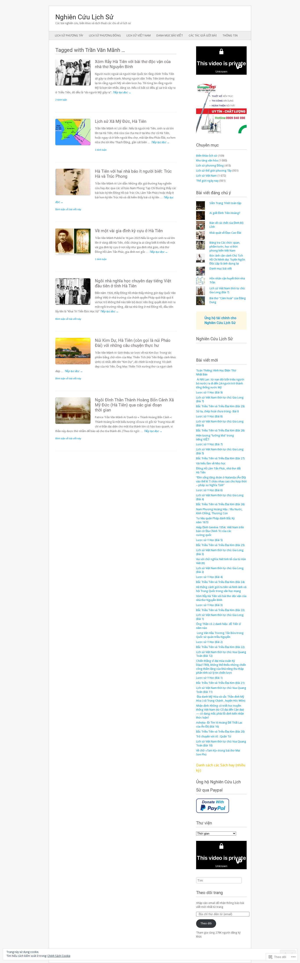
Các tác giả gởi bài (203, 35)
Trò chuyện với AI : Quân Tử (213, 736)
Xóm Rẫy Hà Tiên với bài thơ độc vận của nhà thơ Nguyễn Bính (133, 64)
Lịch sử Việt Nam (139, 35)
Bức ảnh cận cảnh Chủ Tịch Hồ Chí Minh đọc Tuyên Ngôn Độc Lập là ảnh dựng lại (227, 259)
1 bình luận (101, 149)
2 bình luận (61, 99)
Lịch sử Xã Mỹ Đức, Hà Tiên (120, 121)
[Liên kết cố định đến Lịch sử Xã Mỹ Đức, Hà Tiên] (75, 146)
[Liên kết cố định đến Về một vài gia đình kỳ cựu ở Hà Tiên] (75, 255)
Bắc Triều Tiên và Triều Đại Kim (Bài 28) (220, 430)
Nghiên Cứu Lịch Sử (84, 17)
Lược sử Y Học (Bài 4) (209, 577)
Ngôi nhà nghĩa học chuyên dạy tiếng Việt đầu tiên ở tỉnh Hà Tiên (133, 283)
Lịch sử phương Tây (69, 35)
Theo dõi (206, 923)
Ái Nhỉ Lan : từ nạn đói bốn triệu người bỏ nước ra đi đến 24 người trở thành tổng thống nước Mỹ (220, 383)
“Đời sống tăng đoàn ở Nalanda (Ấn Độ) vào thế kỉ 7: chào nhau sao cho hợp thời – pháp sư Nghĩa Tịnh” (221, 481)
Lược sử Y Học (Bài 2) (209, 642)
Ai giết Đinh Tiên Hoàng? (225, 213)
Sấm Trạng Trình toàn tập (225, 203)
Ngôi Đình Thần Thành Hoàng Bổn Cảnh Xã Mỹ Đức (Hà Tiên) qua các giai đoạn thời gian (134, 405)
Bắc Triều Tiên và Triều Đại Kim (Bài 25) (220, 545)
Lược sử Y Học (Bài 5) (209, 540)
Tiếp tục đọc (122, 92)
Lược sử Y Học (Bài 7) (209, 444)
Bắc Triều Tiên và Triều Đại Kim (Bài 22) (220, 647)
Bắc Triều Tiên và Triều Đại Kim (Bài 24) (220, 582)
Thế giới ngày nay (207, 180)
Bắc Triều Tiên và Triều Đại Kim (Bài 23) (220, 610)
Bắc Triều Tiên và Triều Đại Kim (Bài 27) (220, 458)
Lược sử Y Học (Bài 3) (209, 605)
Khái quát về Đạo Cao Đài (225, 232)
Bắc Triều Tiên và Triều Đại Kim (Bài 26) (220, 504)
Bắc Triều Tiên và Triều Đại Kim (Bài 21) (220, 682)
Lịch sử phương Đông (105, 35)
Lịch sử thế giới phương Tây (213, 170)
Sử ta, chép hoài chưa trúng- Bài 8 (217, 411)
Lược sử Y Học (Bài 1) (209, 677)
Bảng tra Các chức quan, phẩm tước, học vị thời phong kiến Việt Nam (225, 246)
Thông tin (230, 35)
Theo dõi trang (209, 892)
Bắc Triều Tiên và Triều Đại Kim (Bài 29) (220, 406)
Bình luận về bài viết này (68, 209)
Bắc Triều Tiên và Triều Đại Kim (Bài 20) (220, 731)
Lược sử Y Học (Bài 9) (209, 392)
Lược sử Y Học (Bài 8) (209, 416)
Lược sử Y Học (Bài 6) (209, 490)
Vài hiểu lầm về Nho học (211, 463)
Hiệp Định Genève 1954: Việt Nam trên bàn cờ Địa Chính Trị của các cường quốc (220, 531)
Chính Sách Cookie (58, 956)
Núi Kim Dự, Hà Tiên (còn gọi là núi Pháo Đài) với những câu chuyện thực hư (132, 343)
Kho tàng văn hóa (207, 160)
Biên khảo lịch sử (206, 155)
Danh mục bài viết (169, 35)
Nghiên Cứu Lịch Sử (214, 338)
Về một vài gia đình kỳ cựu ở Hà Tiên (129, 230)
